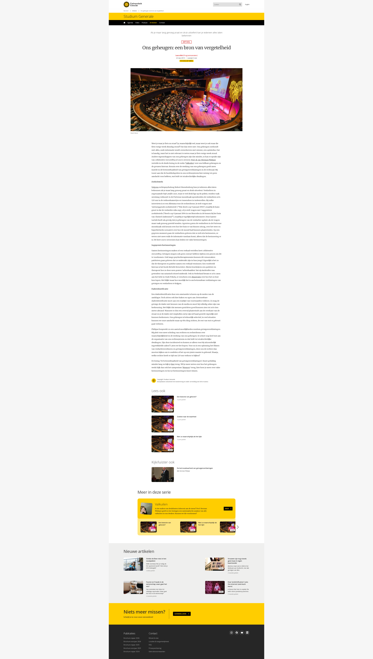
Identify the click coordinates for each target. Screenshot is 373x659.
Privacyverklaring (155, 648)
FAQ (150, 645)
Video (137, 23)
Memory (186, 367)
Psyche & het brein (186, 61)
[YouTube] (242, 632)
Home (124, 23)
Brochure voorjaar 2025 (132, 648)
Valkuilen (190, 163)
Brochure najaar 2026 (131, 638)
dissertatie (196, 277)
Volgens (155, 187)
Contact (162, 23)
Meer (227, 509)
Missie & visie (153, 638)
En (247, 4)
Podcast (144, 23)
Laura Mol (179, 55)
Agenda (130, 23)
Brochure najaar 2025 (131, 645)
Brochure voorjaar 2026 (132, 641)
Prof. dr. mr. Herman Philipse (203, 160)
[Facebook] (236, 632)
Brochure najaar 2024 (131, 651)
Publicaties (129, 633)
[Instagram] (231, 632)
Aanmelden (180, 613)
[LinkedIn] (247, 632)
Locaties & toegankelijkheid (159, 641)
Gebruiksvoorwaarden (157, 651)
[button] (237, 527)
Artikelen (134, 11)
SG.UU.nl (126, 11)
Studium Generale (139, 16)
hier (173, 364)
